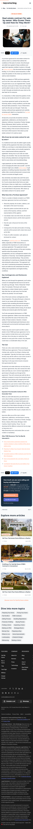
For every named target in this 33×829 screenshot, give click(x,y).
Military (3, 672)
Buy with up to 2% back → (11, 499)
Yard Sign (4, 669)
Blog (4, 8)
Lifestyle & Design (17, 637)
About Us (13, 655)
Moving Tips (5, 631)
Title (2, 666)
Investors (13, 668)
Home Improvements (18, 634)
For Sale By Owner (11, 8)
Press (12, 662)
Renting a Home (16, 640)
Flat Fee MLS (6, 616)
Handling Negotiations (20, 619)
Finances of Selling (7, 622)
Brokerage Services (26, 776)
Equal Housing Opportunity (21, 819)
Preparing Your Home (8, 612)
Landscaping (5, 637)
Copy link (24, 53)
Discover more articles (16, 600)
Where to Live (6, 634)
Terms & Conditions (6, 714)
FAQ (23, 658)
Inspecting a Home (19, 625)
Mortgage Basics (19, 628)
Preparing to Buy (16, 631)
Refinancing (5, 640)
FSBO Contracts (16, 616)
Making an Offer (6, 628)
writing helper (22, 168)
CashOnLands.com (14, 240)
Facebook (15, 52)
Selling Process (6, 619)
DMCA (21, 714)
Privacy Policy (15, 714)
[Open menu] (30, 3)
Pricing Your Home (22, 612)
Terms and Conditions (22, 719)
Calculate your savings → (9, 503)
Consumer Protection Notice (8, 778)
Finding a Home (6, 625)
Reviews (13, 658)
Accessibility (28, 714)
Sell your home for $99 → (10, 495)
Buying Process (20, 622)
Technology (14, 665)
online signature (8, 69)
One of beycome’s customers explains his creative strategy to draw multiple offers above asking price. (17, 444)
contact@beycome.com (8, 697)
